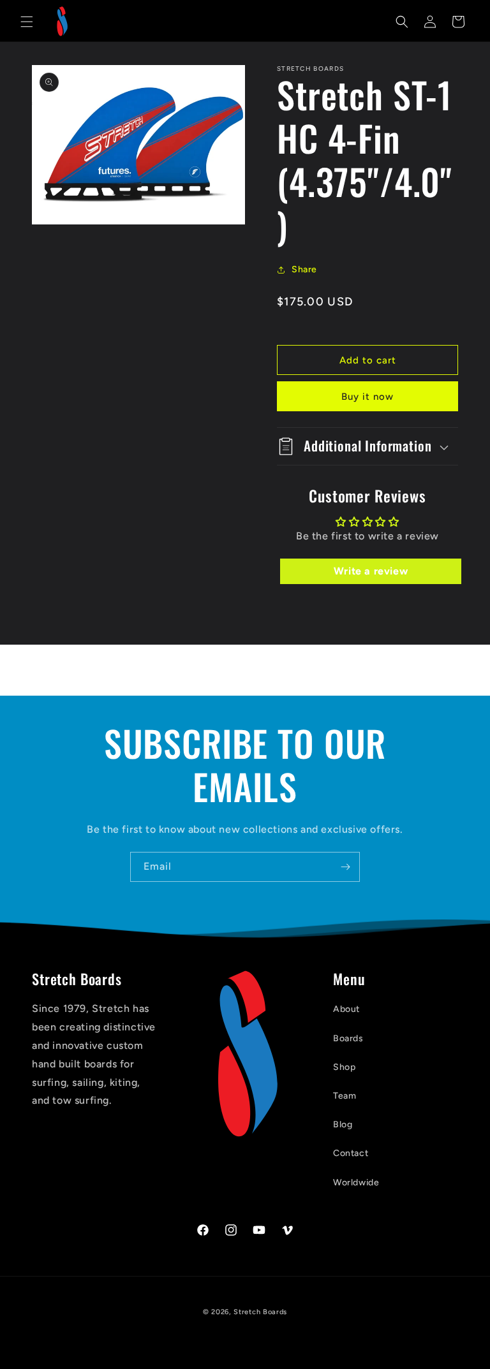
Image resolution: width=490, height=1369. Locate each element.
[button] (27, 22)
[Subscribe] (345, 867)
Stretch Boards (260, 1312)
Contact (350, 1153)
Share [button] (304, 269)
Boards (348, 1038)
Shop (344, 1067)
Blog (342, 1124)
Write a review (371, 571)
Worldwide (356, 1182)
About (346, 1009)
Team (344, 1095)
